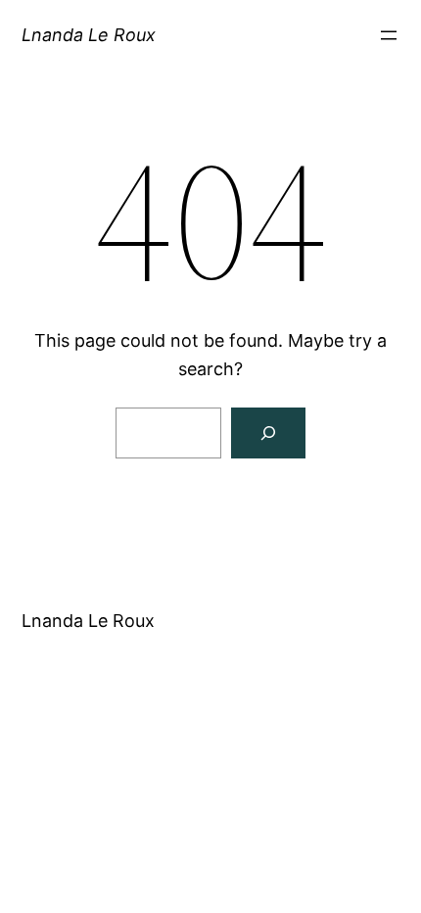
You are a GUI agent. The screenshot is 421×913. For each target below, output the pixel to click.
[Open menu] (388, 35)
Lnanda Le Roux (89, 34)
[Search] (268, 433)
